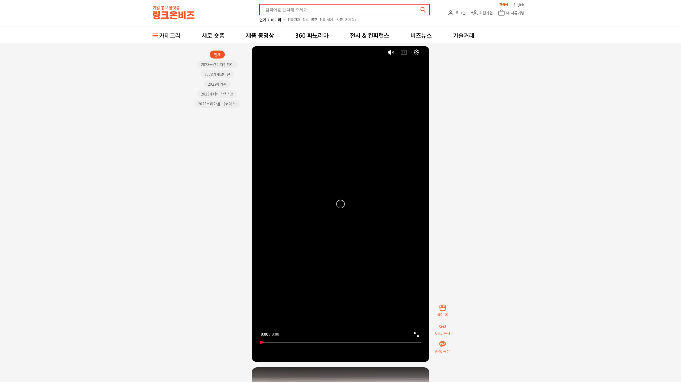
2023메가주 (217, 84)
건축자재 (294, 19)
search (423, 10)
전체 (217, 54)
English (519, 4)
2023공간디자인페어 (217, 64)
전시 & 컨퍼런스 (369, 35)
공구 (314, 19)
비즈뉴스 (421, 35)
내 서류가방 (511, 12)
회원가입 (482, 12)
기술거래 (463, 35)
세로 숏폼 (213, 35)
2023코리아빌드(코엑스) (217, 103)
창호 (305, 19)
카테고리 (169, 35)
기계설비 (351, 19)
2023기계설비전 (217, 74)
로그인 (456, 12)
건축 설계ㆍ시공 (331, 19)
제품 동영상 (260, 35)
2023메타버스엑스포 (217, 94)
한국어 (503, 4)
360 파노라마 (312, 35)
